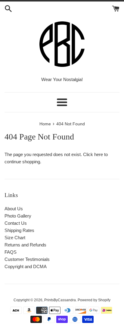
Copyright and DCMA (26, 266)
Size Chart (15, 237)
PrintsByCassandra (60, 300)
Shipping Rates (19, 230)
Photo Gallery (18, 215)
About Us (14, 208)
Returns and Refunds (25, 244)
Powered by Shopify (94, 300)
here (98, 154)
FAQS (11, 252)
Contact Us (16, 223)
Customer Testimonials (27, 259)
